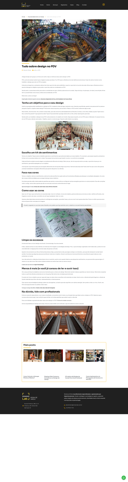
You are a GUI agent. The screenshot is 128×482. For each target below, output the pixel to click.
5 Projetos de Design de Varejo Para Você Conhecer (73, 377)
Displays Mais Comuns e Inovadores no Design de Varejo (51, 378)
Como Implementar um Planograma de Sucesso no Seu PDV (94, 378)
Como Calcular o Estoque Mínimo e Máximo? (31, 377)
